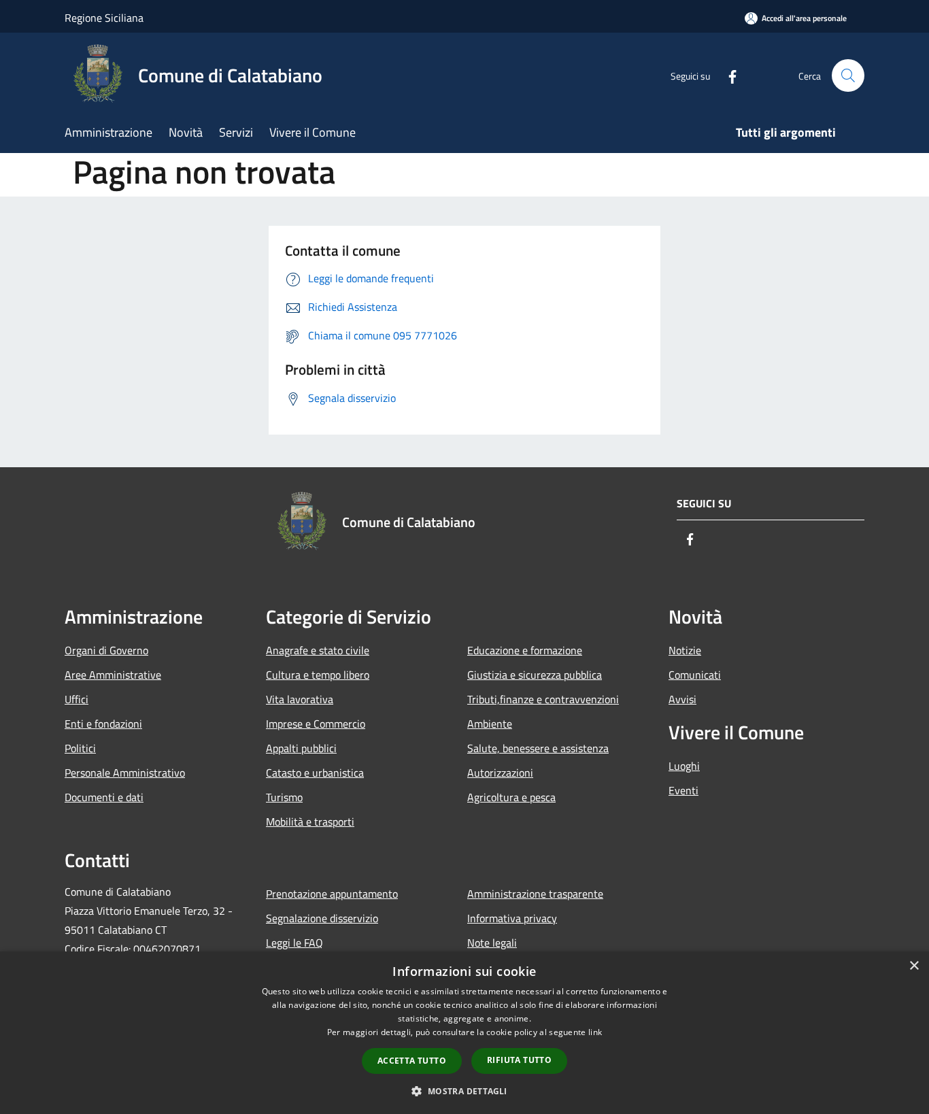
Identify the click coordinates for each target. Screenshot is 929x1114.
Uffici (76, 699)
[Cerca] (848, 75)
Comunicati (695, 674)
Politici (80, 748)
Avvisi (682, 699)
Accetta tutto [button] (411, 1060)
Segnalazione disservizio (322, 918)
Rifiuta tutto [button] (519, 1060)
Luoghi (684, 766)
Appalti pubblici (301, 748)
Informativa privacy (512, 918)
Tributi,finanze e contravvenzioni (543, 699)
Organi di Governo (106, 650)
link (595, 1032)
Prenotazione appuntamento (332, 893)
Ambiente (489, 723)
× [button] (914, 966)
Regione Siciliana (104, 18)
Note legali (492, 942)
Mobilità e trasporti (310, 821)
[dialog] (464, 1032)
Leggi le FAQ (294, 942)
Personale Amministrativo (125, 772)
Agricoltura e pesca (511, 797)
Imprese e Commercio (315, 723)
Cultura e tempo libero (317, 674)
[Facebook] (727, 75)
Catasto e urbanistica (315, 772)
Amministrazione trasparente (535, 893)
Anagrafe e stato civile (317, 650)
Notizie (685, 650)
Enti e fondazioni (103, 723)
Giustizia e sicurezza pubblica (534, 674)
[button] (464, 1091)
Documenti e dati (104, 797)
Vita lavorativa (299, 699)
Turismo (284, 797)
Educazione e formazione (524, 650)
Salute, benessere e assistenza (538, 748)
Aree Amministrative (113, 674)
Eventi (683, 790)
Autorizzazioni (500, 772)
